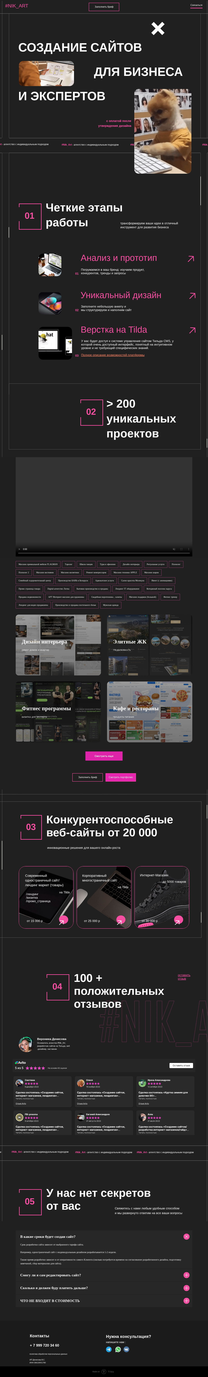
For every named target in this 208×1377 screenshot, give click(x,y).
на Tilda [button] (123, 887)
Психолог (176, 564)
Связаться (196, 5)
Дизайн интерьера (131, 564)
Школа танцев (86, 564)
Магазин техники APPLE (125, 572)
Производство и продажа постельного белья (75, 605)
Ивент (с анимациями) (162, 580)
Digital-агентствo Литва (58, 589)
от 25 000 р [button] (92, 921)
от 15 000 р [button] (35, 921)
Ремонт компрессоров (96, 572)
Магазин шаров (151, 572)
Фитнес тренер (170, 597)
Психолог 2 (24, 572)
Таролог (68, 564)
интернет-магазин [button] (154, 875)
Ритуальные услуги (155, 564)
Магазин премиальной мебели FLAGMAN (38, 564)
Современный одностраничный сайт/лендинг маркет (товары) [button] (44, 880)
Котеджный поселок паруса (159, 589)
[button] (161, 897)
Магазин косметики (70, 572)
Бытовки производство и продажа (92, 589)
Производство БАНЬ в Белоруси (73, 580)
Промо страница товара (29, 589)
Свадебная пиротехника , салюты (106, 597)
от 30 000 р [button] (150, 921)
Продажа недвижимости (30, 597)
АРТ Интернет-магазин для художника (66, 597)
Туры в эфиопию (107, 564)
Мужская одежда (110, 605)
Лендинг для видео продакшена (33, 605)
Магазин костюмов (45, 572)
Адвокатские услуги (104, 580)
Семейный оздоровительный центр (35, 580)
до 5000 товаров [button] (174, 881)
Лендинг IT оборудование (127, 589)
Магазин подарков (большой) (142, 597)
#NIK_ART (16, 6)
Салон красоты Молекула (132, 580)
